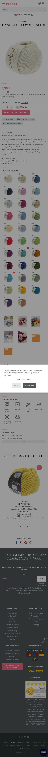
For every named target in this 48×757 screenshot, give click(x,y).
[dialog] (24, 378)
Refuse (17, 385)
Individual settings (24, 379)
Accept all (29, 385)
